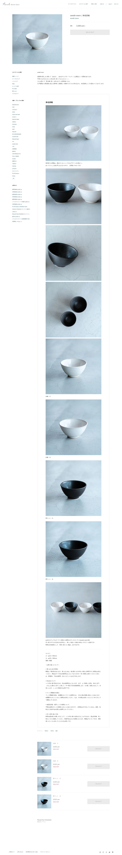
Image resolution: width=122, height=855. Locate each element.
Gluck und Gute (16, 114)
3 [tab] (28, 62)
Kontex (14, 158)
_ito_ (13, 178)
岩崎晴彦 (14, 149)
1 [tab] (26, 62)
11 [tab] (40, 62)
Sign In (110, 4)
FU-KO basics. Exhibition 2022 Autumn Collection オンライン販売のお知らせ (21, 209)
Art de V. (14, 117)
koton (13, 112)
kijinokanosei (15, 104)
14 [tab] (44, 62)
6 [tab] (33, 62)
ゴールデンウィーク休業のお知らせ (20, 201)
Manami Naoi (15, 139)
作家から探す (94, 3)
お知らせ (102, 3)
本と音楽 (14, 88)
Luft (13, 146)
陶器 (57, 730)
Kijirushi (14, 131)
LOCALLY (14, 109)
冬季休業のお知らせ (17, 192)
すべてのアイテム (72, 3)
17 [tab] (48, 62)
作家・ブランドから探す (18, 100)
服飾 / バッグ (15, 76)
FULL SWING (15, 156)
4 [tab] (30, 62)
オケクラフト (15, 171)
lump (13, 126)
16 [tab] (47, 62)
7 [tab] (34, 62)
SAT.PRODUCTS (16, 153)
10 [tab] (38, 62)
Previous (14, 39)
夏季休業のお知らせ (17, 194)
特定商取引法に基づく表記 (32, 851)
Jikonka (14, 166)
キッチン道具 (15, 86)
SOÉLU (14, 122)
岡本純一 (47, 730)
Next (60, 39)
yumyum (14, 168)
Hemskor (14, 124)
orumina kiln (15, 136)
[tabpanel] (37, 39)
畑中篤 (14, 151)
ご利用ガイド (12, 851)
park (13, 129)
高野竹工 (14, 161)
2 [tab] (27, 62)
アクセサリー (15, 93)
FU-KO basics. (15, 173)
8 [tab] (36, 62)
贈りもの (14, 91)
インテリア (15, 81)
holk (13, 107)
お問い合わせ (20, 851)
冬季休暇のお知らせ (17, 196)
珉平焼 (52, 730)
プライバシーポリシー (45, 851)
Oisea (13, 176)
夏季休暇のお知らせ (17, 189)
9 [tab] (37, 62)
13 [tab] (43, 62)
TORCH (14, 163)
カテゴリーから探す (83, 3)
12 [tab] (41, 62)
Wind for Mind (15, 119)
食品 (13, 83)
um (13, 141)
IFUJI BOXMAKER (16, 134)
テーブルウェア (16, 78)
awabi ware (15, 144)
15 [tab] (46, 62)
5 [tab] (31, 62)
